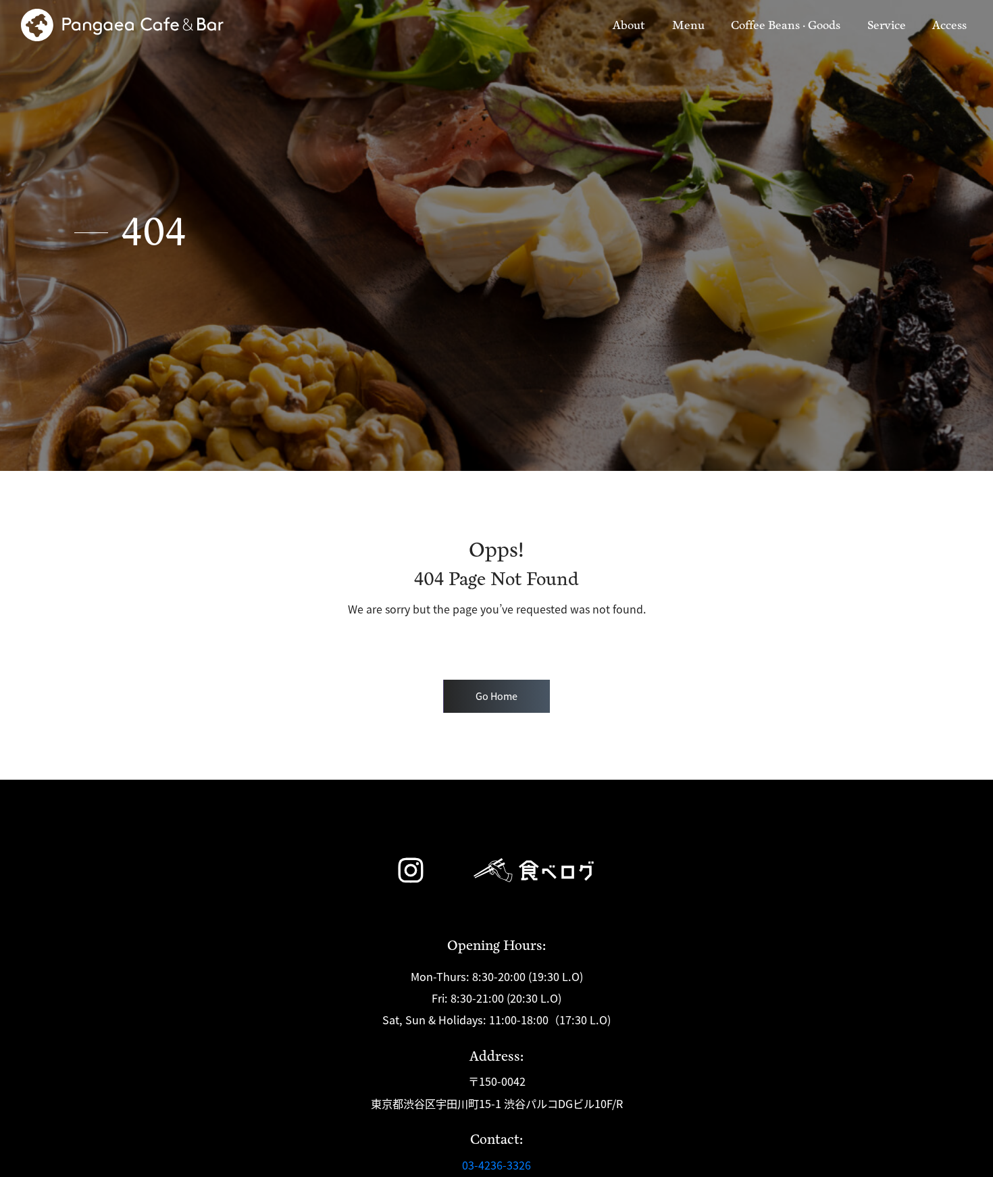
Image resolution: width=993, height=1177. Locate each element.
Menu (688, 25)
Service (886, 25)
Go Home (496, 695)
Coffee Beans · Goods (785, 25)
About (632, 25)
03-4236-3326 (496, 1165)
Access (949, 25)
